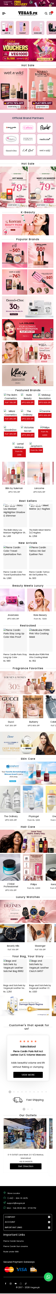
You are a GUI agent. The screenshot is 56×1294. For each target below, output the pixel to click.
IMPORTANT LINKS (13, 1227)
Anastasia (13, 615)
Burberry (33, 722)
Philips (33, 884)
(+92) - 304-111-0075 (17, 1198)
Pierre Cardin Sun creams (15, 1246)
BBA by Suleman (14, 488)
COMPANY (10, 1217)
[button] (17, 59)
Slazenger (40, 946)
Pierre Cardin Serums (13, 1241)
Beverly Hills (13, 946)
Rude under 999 (11, 1251)
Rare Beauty (40, 615)
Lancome (39, 488)
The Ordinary (11, 816)
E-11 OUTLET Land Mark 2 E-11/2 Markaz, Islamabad (26, 1156)
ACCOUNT (10, 1222)
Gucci (11, 722)
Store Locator (13, 1193)
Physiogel (34, 816)
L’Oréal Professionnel (11, 885)
